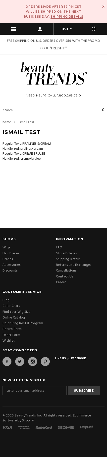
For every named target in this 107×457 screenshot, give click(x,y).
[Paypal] (86, 427)
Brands (7, 259)
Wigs (6, 247)
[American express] (24, 427)
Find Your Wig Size (16, 312)
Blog (5, 300)
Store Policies (66, 253)
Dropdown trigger (40, 29)
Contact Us (64, 276)
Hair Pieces (10, 253)
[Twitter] (19, 361)
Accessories (11, 265)
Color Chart (11, 306)
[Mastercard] (44, 427)
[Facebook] (6, 361)
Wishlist (8, 340)
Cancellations (66, 270)
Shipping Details (67, 16)
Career (61, 282)
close (103, 6)
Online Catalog (13, 317)
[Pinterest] (45, 361)
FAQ (59, 247)
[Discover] (66, 427)
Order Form (11, 335)
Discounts (10, 270)
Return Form (12, 329)
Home (6, 122)
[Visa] (7, 427)
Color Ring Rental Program (22, 323)
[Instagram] (32, 361)
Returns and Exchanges (73, 265)
